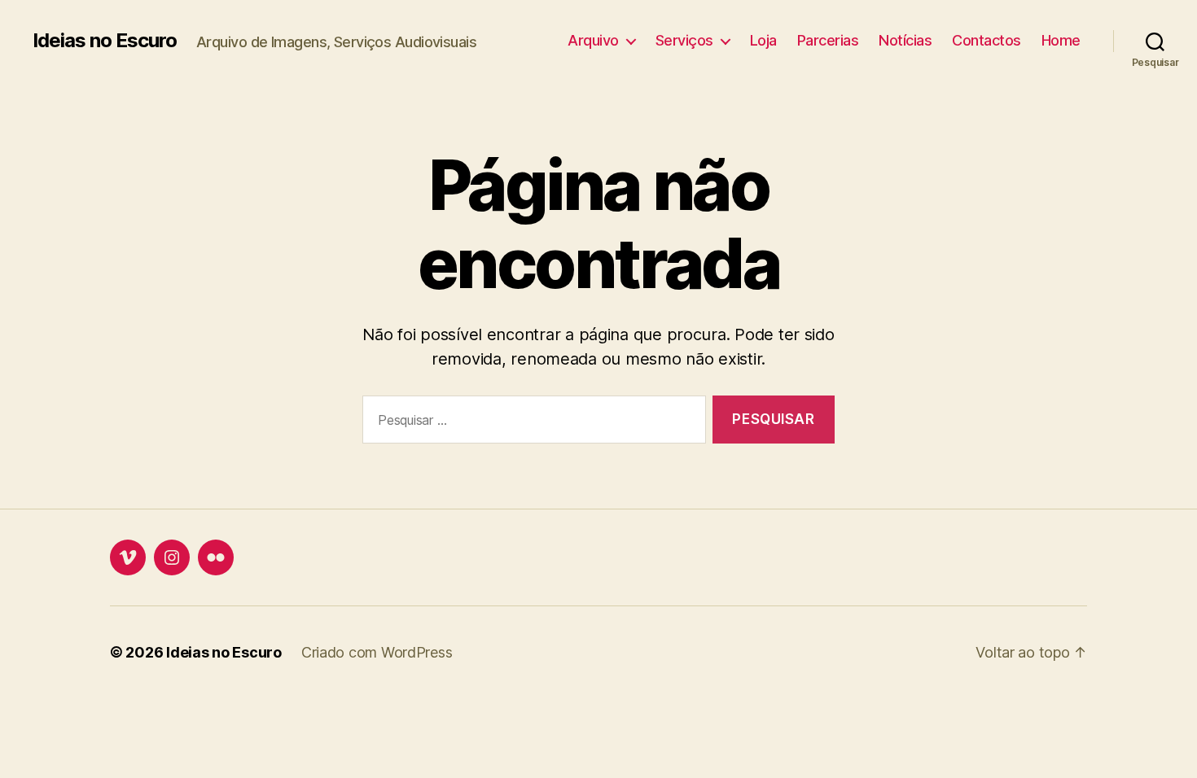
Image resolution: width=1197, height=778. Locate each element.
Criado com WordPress (377, 652)
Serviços (684, 40)
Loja (763, 40)
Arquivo (593, 40)
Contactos (986, 40)
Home (1061, 40)
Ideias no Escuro (105, 40)
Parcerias (828, 40)
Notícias (905, 40)
